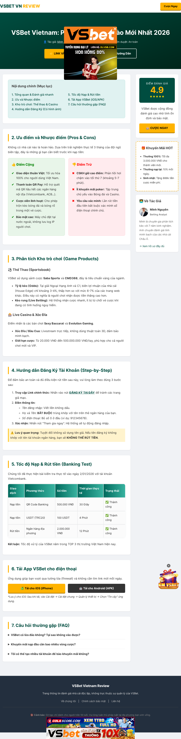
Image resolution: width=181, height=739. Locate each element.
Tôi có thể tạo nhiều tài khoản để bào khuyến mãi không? (50, 654)
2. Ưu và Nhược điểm (26, 99)
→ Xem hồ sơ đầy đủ (151, 246)
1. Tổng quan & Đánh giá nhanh (33, 94)
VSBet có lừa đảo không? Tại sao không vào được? (45, 635)
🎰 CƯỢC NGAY (157, 128)
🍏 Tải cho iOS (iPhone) (37, 588)
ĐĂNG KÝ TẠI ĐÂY (82, 392)
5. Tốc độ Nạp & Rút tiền (84, 94)
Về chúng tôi (68, 701)
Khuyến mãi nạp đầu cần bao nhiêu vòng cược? (43, 644)
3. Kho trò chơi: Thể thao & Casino (35, 104)
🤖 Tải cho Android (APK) (96, 588)
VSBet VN (20, 6)
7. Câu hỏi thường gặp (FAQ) (87, 104)
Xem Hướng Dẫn (119, 53)
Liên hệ (116, 701)
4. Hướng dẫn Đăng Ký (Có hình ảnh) (36, 109)
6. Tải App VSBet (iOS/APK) (86, 99)
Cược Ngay (170, 6)
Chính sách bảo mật (94, 701)
